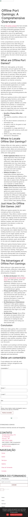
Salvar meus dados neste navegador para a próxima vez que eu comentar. (13, 409)
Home (3, 453)
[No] (25, 512)
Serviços (4, 460)
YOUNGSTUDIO (4, 489)
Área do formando (7, 467)
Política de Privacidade (16, 514)
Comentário (5, 368)
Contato (4, 471)
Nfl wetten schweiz (11, 26)
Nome (3, 388)
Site (2, 400)
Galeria (4, 464)
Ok (7, 514)
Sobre (3, 456)
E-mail (3, 394)
